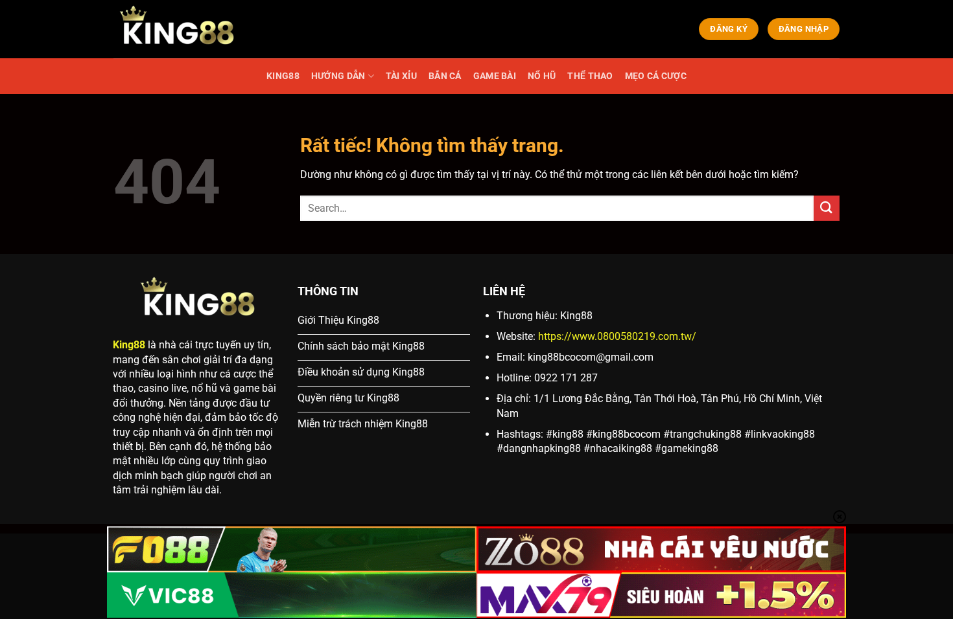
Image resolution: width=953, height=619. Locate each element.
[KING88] (178, 29)
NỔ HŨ (542, 76)
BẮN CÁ (445, 76)
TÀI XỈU (401, 76)
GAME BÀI (494, 76)
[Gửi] (827, 208)
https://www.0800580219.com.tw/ (617, 336)
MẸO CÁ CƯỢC (656, 76)
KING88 (283, 76)
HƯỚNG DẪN (338, 76)
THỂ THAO (590, 76)
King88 (129, 345)
